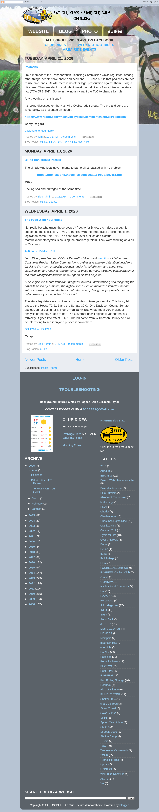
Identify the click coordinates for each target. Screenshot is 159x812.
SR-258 (105, 727)
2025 (32, 515)
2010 (32, 593)
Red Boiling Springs (112, 680)
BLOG (65, 31)
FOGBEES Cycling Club (115, 572)
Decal (103, 544)
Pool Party (106, 670)
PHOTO (90, 31)
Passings (105, 656)
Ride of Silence (109, 689)
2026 (32, 465)
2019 (32, 546)
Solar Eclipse (108, 713)
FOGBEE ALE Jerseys (114, 567)
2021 (32, 536)
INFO (51, 141)
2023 (32, 525)
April (35, 470)
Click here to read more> (39, 130)
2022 (32, 531)
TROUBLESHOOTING (79, 389)
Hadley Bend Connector (114, 586)
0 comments (68, 136)
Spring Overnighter (111, 722)
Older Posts (125, 359)
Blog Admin (45, 196)
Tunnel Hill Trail (109, 759)
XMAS (104, 778)
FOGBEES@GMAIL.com (98, 409)
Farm (103, 563)
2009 (32, 599)
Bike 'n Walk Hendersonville (117, 480)
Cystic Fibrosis (109, 539)
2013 (32, 578)
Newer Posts (35, 359)
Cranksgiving (108, 525)
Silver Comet (108, 708)
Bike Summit (108, 492)
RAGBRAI (106, 675)
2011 (32, 588)
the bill (102, 258)
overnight (105, 647)
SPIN (103, 717)
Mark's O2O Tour (110, 628)
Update (52, 201)
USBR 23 (106, 769)
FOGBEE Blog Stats (112, 420)
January (37, 508)
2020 (32, 541)
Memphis (105, 638)
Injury (103, 614)
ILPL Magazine (109, 605)
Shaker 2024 (108, 699)
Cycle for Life (108, 535)
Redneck (105, 684)
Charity (104, 511)
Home (80, 359)
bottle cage (107, 502)
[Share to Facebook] (90, 137)
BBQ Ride (106, 475)
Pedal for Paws (109, 661)
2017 (32, 557)
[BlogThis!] (85, 137)
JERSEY (105, 624)
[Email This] (83, 137)
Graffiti (104, 577)
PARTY (104, 652)
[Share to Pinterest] (92, 137)
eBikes (115, 31)
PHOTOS (106, 666)
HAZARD (106, 595)
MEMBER (106, 633)
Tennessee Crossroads (114, 750)
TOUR (104, 755)
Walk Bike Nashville (77, 141)
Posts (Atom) (49, 367)
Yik (102, 783)
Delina (104, 549)
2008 (32, 604)
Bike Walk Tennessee (113, 497)
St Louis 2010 (108, 731)
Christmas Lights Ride (113, 521)
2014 (32, 572)
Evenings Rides (71, 434)
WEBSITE (38, 31)
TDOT (59, 141)
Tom (40, 136)
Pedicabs (31, 67)
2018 (32, 551)
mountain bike (108, 642)
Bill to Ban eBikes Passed (43, 159)
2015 (32, 567)
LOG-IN (80, 378)
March (36, 498)
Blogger (124, 805)
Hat (102, 591)
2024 (32, 520)
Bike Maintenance (111, 488)
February (37, 503)
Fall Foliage (107, 558)
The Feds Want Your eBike (43, 219)
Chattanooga (108, 516)
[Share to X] (87, 137)
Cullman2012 (108, 530)
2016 (32, 562)
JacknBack (107, 619)
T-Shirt (104, 741)
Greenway (106, 581)
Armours (105, 470)
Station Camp (108, 736)
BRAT (103, 506)
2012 (32, 583)
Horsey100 (106, 600)
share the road (109, 703)
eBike (43, 141)
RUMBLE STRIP (110, 694)
